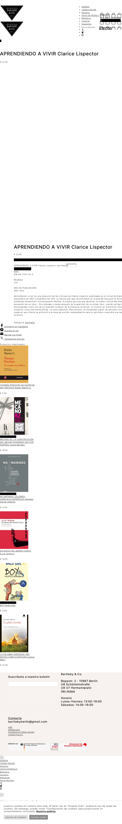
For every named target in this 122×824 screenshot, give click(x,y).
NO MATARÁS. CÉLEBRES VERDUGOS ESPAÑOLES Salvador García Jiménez (17, 499)
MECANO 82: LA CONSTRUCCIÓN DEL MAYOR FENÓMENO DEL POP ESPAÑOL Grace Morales (17, 442)
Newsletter (87, 24)
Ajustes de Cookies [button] (16, 817)
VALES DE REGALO (90, 15)
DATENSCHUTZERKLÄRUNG (21, 732)
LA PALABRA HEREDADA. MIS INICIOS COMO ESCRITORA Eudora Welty (17, 657)
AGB (10, 727)
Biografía (30, 322)
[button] (2, 757)
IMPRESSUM (14, 730)
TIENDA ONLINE (89, 10)
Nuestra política (46, 811)
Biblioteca (86, 18)
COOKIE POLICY (15, 735)
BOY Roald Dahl (7, 605)
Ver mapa (68, 691)
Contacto (86, 21)
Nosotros (86, 12)
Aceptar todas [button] (38, 817)
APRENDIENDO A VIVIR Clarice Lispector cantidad (40, 265)
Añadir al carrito (22, 269)
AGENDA (86, 7)
